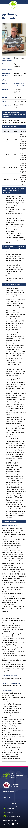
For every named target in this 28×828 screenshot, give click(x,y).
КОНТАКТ (14, 803)
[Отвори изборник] (25, 1)
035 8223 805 (10, 812)
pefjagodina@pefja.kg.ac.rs (13, 816)
